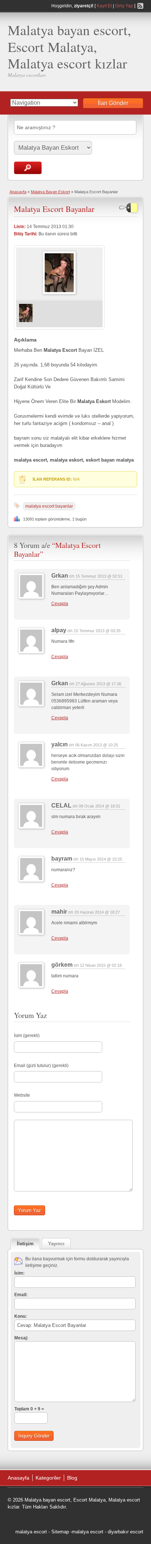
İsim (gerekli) (27, 1035)
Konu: (20, 1316)
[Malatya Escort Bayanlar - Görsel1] (26, 321)
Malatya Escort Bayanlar (54, 209)
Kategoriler (48, 1478)
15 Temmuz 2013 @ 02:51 (99, 576)
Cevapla (59, 603)
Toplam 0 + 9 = (29, 1408)
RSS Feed (140, 6)
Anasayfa (18, 192)
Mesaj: (21, 1337)
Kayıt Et (104, 5)
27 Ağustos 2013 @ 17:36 (98, 684)
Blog (72, 1478)
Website (22, 1095)
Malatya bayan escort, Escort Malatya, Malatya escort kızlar (69, 46)
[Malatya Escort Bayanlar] (59, 292)
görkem (62, 965)
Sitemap (60, 1531)
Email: (20, 1294)
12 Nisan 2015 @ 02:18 (101, 965)
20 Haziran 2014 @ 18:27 (97, 912)
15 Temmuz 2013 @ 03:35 (97, 631)
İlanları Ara (28, 167)
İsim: (19, 1273)
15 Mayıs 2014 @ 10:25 (101, 859)
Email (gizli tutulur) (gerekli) (41, 1065)
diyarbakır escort (125, 1531)
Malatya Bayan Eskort (50, 192)
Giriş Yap (124, 5)
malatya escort (31, 1531)
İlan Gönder (113, 103)
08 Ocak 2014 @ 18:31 (99, 806)
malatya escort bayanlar (49, 506)
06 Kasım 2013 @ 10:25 (96, 745)
